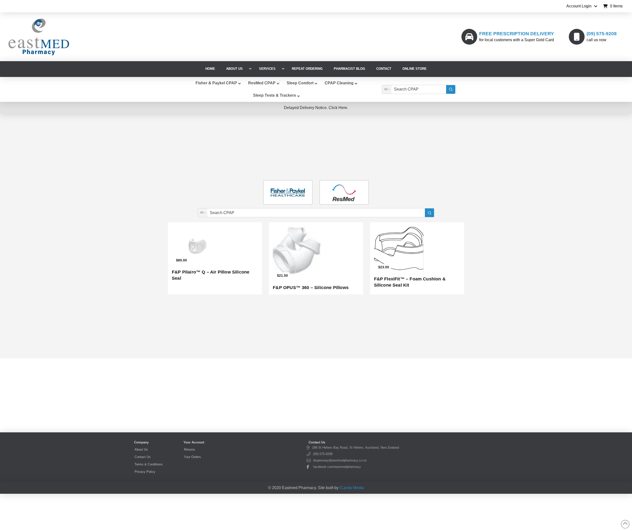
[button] (613, 6)
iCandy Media (351, 488)
